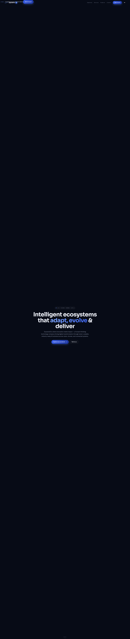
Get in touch (117, 2)
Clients (109, 2)
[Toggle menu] (124, 2)
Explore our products (59, 342)
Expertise (89, 2)
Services (96, 2)
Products (102, 2)
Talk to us (74, 342)
